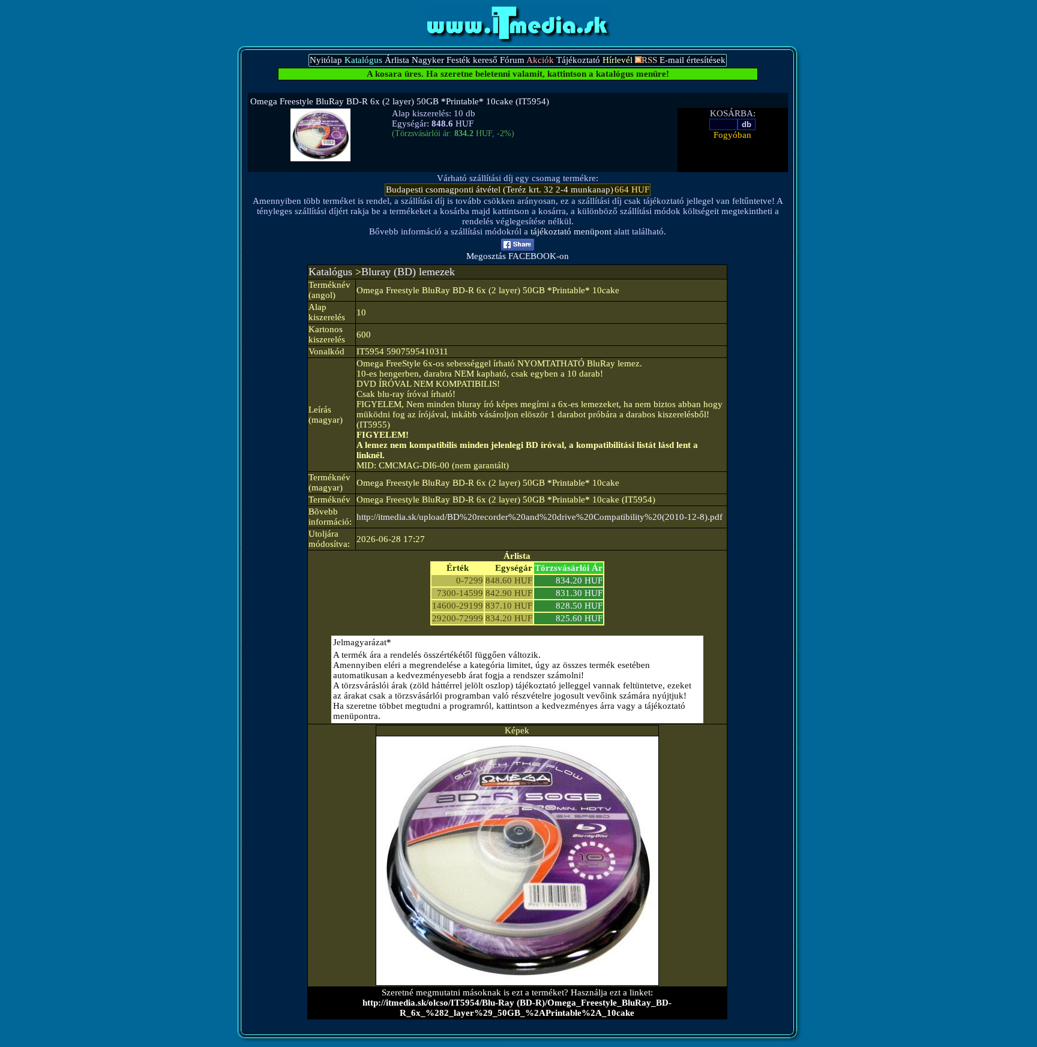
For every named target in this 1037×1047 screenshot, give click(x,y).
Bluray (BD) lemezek (408, 272)
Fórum (512, 60)
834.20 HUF (579, 580)
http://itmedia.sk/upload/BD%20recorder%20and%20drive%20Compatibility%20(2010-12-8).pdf (539, 517)
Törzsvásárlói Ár (569, 568)
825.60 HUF (579, 618)
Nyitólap (326, 60)
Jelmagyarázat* (362, 642)
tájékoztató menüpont (571, 231)
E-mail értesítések (693, 60)
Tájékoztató (578, 60)
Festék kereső (471, 60)
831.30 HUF (579, 593)
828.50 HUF (579, 605)
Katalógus (330, 272)
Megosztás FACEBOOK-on (517, 256)
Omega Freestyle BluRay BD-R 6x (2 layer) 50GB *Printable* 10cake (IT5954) (399, 101)
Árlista (397, 60)
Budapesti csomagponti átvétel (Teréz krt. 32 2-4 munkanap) (499, 189)
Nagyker (428, 60)
